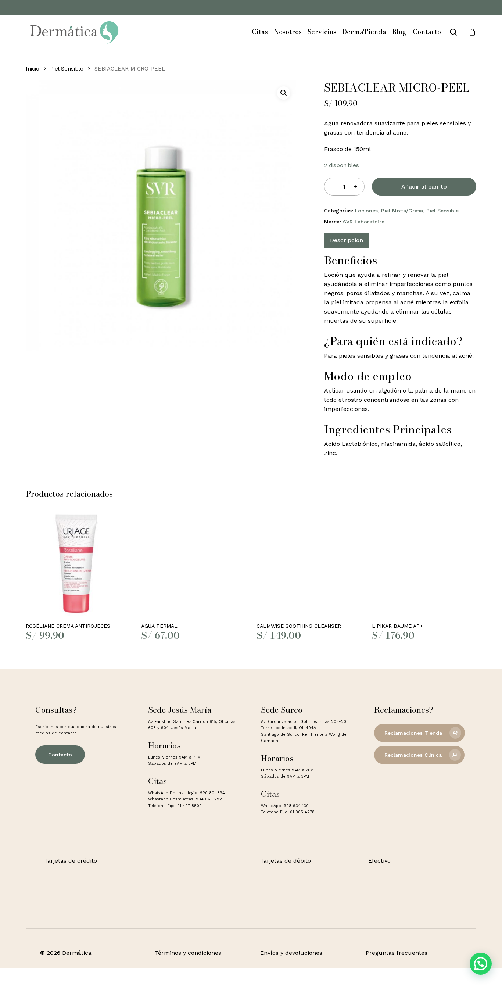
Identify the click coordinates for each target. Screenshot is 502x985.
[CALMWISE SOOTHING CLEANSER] (309, 564)
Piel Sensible (66, 68)
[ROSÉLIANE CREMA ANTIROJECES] (78, 564)
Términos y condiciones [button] (188, 952)
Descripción (346, 240)
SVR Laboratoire (363, 222)
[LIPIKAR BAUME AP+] (424, 564)
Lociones (366, 211)
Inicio (32, 68)
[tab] (346, 240)
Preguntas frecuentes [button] (396, 952)
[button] (283, 93)
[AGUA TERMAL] (193, 564)
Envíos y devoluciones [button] (291, 952)
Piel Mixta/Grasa (402, 211)
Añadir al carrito (424, 186)
